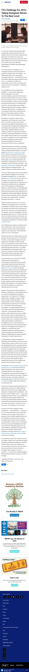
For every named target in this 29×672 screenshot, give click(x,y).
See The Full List (14, 551)
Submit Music (6, 603)
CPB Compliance (6, 645)
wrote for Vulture (9, 178)
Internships (5, 633)
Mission (4, 621)
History (4, 612)
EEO (4, 624)
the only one (9, 268)
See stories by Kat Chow (7, 474)
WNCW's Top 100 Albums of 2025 (14, 540)
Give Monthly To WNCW (14, 511)
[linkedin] (4, 657)
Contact (4, 636)
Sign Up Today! (14, 515)
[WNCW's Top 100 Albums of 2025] (14, 528)
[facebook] (4, 649)
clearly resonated (13, 365)
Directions (5, 609)
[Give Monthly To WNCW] (14, 495)
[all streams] (27, 670)
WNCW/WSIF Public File (8, 642)
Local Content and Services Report (10, 627)
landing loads (22, 365)
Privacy (4, 615)
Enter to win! (14, 578)
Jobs (4, 630)
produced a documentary (8, 165)
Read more (14, 585)
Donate (24, 2)
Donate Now (5, 639)
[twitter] (4, 655)
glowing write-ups (6, 367)
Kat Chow (8, 19)
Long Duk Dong (5, 221)
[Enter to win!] (14, 566)
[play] (2, 670)
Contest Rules (6, 618)
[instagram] (4, 652)
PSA (4, 606)
